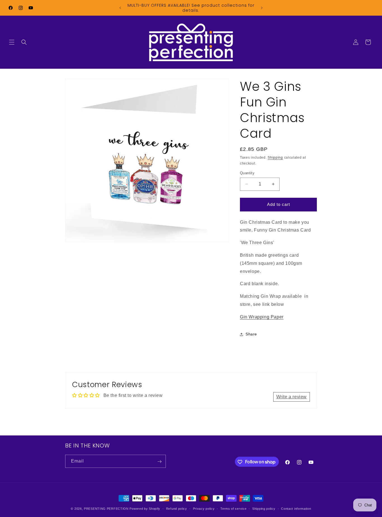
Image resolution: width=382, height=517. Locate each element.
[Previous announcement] (120, 8)
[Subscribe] (159, 461)
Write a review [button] (291, 396)
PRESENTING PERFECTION (106, 508)
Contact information (296, 508)
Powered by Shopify (144, 508)
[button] (12, 42)
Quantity (247, 173)
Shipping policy (263, 508)
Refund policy (176, 508)
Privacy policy (204, 508)
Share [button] (251, 334)
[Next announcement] (262, 8)
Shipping (275, 157)
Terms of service (233, 508)
